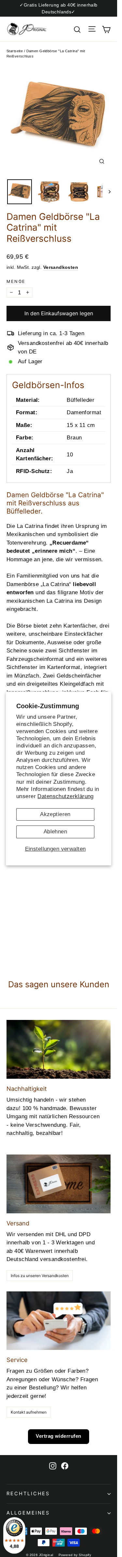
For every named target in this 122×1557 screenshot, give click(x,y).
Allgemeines (28, 1513)
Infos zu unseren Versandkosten (40, 1275)
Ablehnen (55, 831)
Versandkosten (60, 267)
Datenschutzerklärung (65, 796)
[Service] (59, 1320)
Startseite (15, 51)
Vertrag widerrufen (58, 1436)
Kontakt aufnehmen (29, 1412)
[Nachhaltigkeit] (59, 1049)
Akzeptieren (55, 814)
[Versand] (59, 1184)
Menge (16, 281)
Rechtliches (28, 1494)
